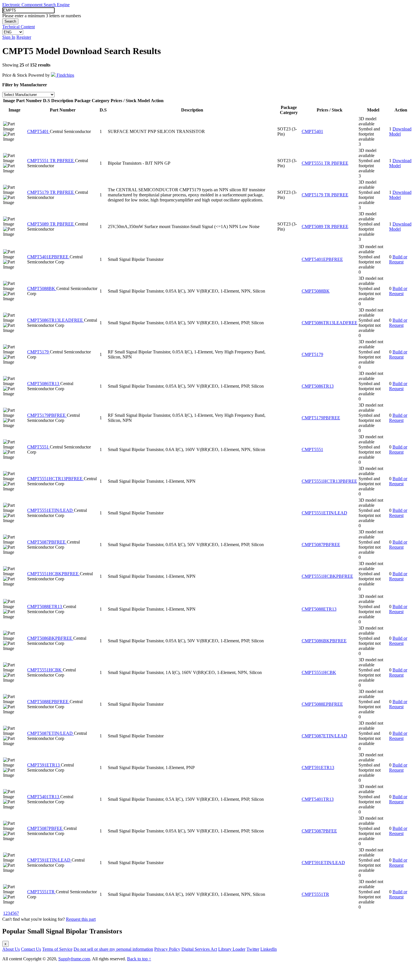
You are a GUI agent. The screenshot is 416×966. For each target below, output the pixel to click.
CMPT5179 (38, 351)
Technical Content (18, 26)
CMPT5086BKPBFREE (50, 638)
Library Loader (231, 949)
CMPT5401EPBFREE (48, 256)
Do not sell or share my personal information (113, 949)
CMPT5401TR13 (43, 796)
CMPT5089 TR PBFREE (51, 224)
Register (23, 37)
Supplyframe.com (74, 958)
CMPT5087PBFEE (45, 828)
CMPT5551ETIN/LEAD (50, 510)
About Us (11, 949)
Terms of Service (57, 949)
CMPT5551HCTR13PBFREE (55, 478)
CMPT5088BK (41, 288)
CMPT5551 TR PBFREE (51, 160)
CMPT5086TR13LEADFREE (55, 320)
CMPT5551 (38, 447)
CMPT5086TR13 (43, 383)
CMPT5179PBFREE (47, 415)
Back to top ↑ (139, 958)
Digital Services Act (199, 949)
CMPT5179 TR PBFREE (51, 192)
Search (10, 21)
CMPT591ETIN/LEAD (49, 860)
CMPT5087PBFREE (47, 542)
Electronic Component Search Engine (36, 4)
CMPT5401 (38, 131)
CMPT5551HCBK (45, 669)
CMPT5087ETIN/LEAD (50, 733)
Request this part (81, 919)
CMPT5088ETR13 (45, 606)
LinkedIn (268, 949)
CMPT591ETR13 (44, 765)
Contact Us (31, 949)
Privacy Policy (167, 949)
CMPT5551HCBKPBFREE (53, 573)
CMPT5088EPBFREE (48, 701)
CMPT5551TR (41, 891)
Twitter (252, 949)
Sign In (8, 37)
